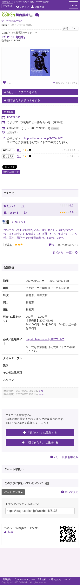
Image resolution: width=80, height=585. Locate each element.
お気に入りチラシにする (66, 83)
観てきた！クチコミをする (23, 100)
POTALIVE (13, 117)
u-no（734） (19, 221)
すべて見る (71, 492)
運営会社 (41, 579)
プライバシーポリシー (24, 579)
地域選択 (7, 6)
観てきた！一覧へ (63, 252)
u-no (41, 391)
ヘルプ (67, 579)
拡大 (10, 531)
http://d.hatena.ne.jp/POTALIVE (43, 138)
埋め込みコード (11, 172)
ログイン (24, 6)
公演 (12, 25)
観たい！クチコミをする (22, 92)
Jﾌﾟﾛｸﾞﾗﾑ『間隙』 (14, 37)
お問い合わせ (55, 579)
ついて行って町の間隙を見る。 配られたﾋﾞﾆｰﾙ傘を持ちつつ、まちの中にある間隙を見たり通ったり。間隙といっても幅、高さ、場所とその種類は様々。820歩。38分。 (40, 233)
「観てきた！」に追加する (42, 442)
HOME (4, 25)
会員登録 (39, 6)
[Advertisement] (40, 563)
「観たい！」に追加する (42, 432)
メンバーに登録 (12, 492)
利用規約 (7, 579)
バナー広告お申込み (13, 21)
